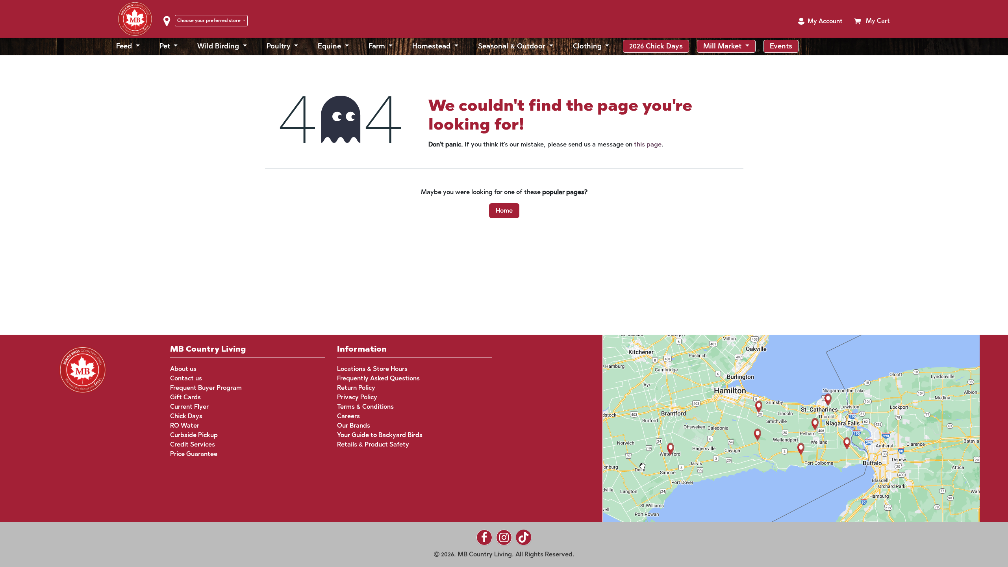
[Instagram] (504, 537)
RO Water (184, 425)
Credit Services (192, 444)
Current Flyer (189, 406)
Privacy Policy (357, 397)
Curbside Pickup (194, 435)
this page (648, 144)
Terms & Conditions (365, 406)
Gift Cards (185, 397)
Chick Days (186, 416)
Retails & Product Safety (373, 444)
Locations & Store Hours (372, 368)
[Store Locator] (776, 427)
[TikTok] (524, 537)
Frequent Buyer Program (206, 387)
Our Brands (353, 425)
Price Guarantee (193, 454)
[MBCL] (82, 368)
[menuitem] (128, 46)
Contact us (186, 378)
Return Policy (356, 387)
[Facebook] (484, 537)
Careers (348, 416)
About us (183, 368)
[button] (820, 21)
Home (504, 210)
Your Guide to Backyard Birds (379, 435)
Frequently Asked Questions (378, 378)
